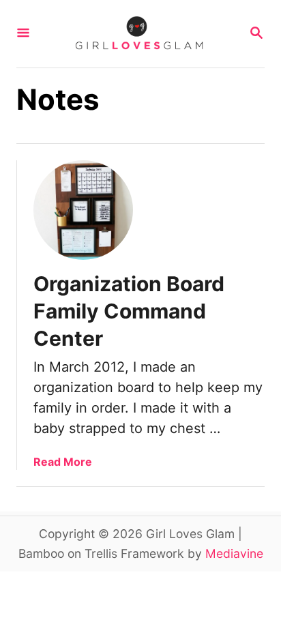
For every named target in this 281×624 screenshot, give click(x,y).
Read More (62, 462)
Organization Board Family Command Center (128, 311)
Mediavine (234, 553)
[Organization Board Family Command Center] (83, 210)
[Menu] (23, 33)
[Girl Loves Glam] (139, 34)
